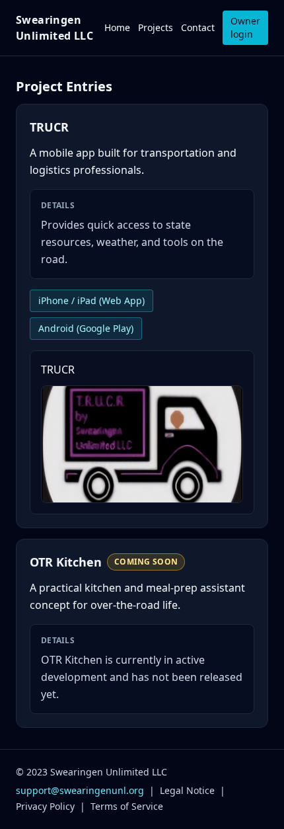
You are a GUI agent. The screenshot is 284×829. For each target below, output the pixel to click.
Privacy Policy (45, 806)
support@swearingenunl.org (80, 790)
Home (117, 27)
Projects (155, 27)
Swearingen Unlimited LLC (54, 28)
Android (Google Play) (85, 328)
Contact (198, 27)
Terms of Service (126, 806)
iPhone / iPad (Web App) (91, 300)
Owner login (245, 27)
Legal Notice (187, 790)
